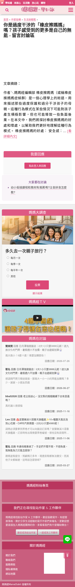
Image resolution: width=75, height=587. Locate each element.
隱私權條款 (12, 569)
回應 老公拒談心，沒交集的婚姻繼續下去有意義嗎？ (37, 403)
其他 (13, 276)
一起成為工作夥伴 (48, 532)
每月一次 (15, 257)
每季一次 (15, 264)
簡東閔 (9, 346)
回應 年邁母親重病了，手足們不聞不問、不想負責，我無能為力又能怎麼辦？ (37, 456)
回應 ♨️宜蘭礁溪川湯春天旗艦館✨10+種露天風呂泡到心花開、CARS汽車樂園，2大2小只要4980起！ (37, 429)
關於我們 (10, 555)
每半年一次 (17, 270)
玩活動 (26, 2)
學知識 (8, 2)
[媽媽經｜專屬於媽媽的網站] (41, 8)
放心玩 (35, 2)
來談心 (17, 2)
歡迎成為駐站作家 (26, 532)
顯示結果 (37, 293)
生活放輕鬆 (30, 19)
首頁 (5, 19)
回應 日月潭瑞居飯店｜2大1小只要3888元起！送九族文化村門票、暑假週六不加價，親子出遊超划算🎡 (37, 378)
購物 (43, 2)
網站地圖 (10, 573)
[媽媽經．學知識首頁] (2, 3)
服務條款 (10, 564)
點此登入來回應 (37, 165)
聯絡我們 (10, 560)
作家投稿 (16, 19)
